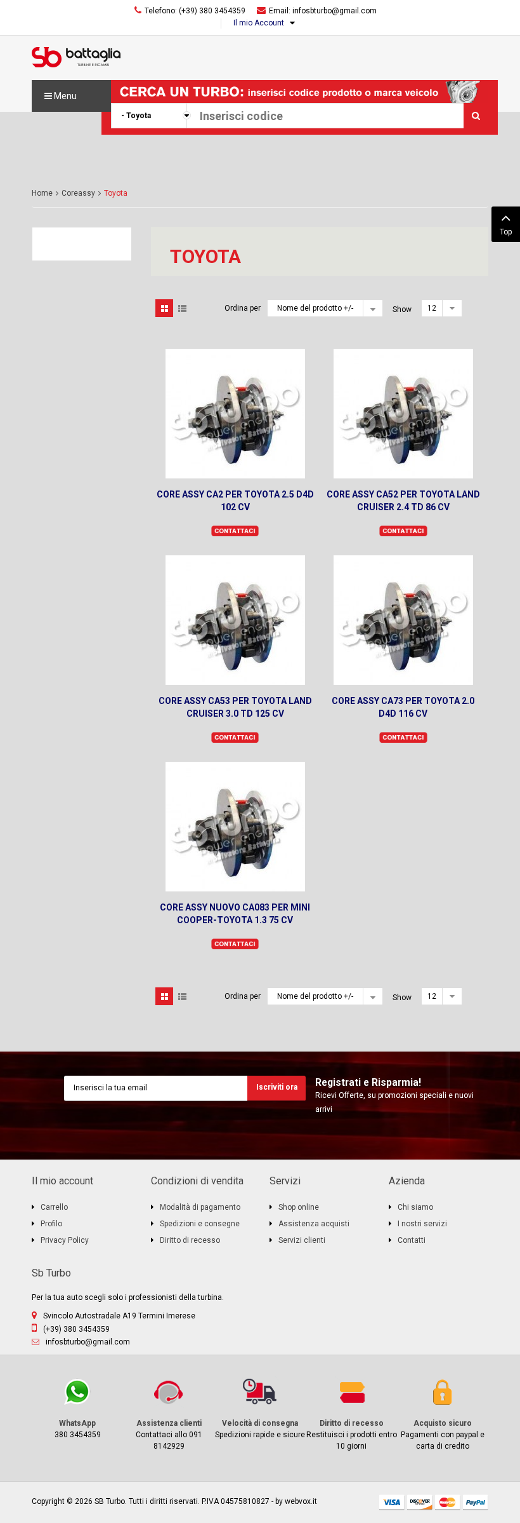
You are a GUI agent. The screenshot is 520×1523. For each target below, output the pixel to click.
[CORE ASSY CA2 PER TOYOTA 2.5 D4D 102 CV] (235, 413)
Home (42, 193)
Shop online (298, 1207)
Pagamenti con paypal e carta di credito (440, 1414)
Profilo (51, 1223)
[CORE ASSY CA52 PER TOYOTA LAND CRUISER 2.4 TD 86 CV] (403, 413)
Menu (64, 96)
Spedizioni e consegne (200, 1223)
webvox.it (301, 1501)
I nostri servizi (422, 1223)
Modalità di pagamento (200, 1207)
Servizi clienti (301, 1240)
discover (419, 1502)
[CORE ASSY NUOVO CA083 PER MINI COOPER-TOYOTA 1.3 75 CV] (235, 826)
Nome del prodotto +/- (315, 308)
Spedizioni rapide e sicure (259, 1408)
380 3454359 (66, 1408)
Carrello (54, 1207)
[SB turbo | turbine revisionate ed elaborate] (76, 56)
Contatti (412, 1240)
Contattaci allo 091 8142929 (162, 1414)
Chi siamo (415, 1207)
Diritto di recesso (190, 1240)
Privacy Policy (65, 1240)
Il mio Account (258, 22)
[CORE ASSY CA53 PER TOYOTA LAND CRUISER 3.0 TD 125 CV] (235, 620)
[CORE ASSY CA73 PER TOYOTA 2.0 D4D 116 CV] (403, 620)
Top (506, 231)
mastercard (447, 1502)
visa (392, 1502)
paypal (475, 1502)
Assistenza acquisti (313, 1223)
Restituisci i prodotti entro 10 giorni (351, 1414)
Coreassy (78, 193)
